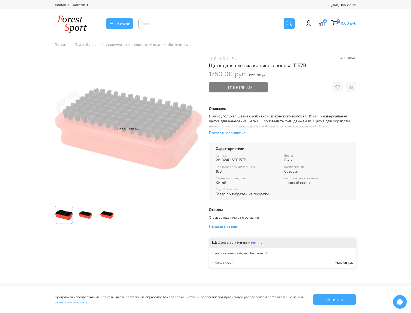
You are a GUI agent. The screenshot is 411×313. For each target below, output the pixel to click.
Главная (61, 44)
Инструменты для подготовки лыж (133, 44)
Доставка (62, 5)
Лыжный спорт (86, 44)
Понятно (334, 299)
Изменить (255, 243)
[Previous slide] (62, 129)
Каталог (123, 23)
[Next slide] (195, 129)
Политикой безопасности (75, 302)
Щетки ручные (179, 44)
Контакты (80, 5)
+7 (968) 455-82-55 (341, 5)
